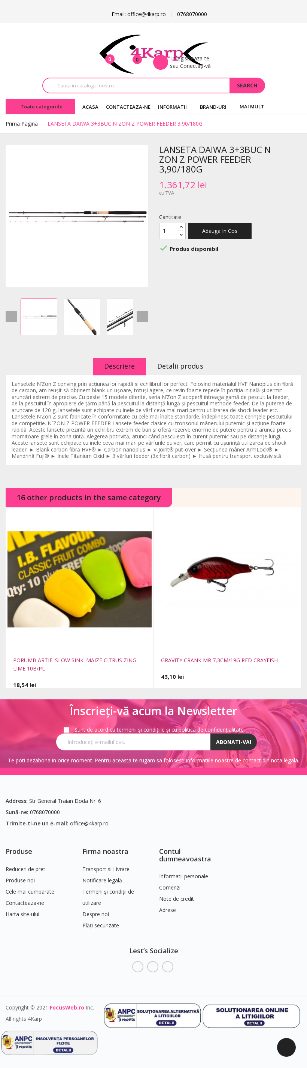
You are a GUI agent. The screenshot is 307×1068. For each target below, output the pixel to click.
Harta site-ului (22, 914)
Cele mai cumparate (30, 891)
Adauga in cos (219, 230)
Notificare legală (102, 880)
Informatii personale (183, 876)
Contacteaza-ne (25, 902)
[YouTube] (152, 966)
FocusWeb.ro (67, 1007)
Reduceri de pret (25, 869)
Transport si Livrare (106, 869)
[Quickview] (63, 642)
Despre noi (95, 914)
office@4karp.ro (89, 823)
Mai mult (252, 106)
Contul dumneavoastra (185, 855)
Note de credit (176, 898)
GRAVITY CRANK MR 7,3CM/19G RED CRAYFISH (219, 660)
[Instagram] (167, 966)
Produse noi (20, 880)
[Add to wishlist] (95, 642)
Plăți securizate (100, 925)
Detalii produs (180, 366)
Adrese (167, 910)
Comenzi (169, 887)
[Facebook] (137, 966)
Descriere (119, 366)
